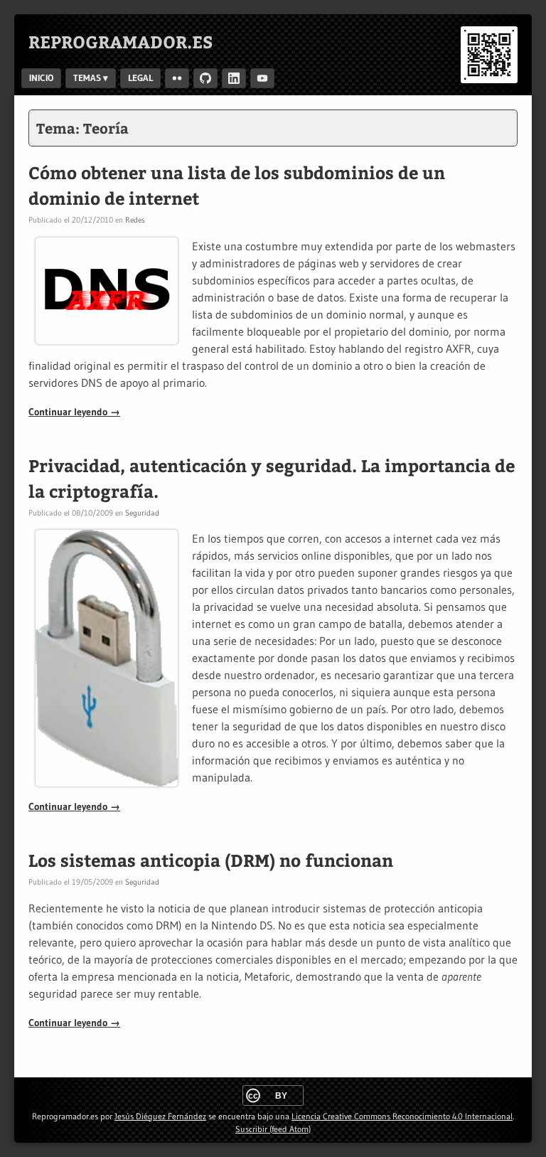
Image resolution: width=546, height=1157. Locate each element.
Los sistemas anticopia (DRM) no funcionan (210, 859)
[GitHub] (205, 78)
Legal (140, 77)
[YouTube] (262, 78)
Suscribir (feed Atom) (273, 1129)
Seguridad (142, 513)
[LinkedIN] (234, 78)
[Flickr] (177, 78)
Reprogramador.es (120, 41)
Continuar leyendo (74, 411)
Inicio (41, 77)
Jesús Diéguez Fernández (160, 1116)
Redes (135, 220)
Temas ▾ (90, 77)
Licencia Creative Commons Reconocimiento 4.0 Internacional (402, 1116)
